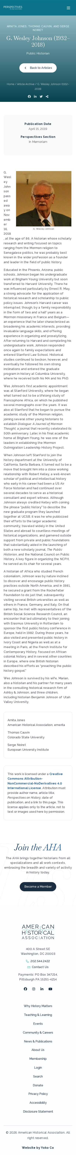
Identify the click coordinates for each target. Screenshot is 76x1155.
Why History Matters (38, 1006)
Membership (38, 1059)
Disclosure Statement (38, 1111)
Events (38, 1023)
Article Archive (25, 84)
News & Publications (38, 1041)
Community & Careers (38, 1032)
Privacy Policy (38, 1094)
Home (10, 84)
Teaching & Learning (38, 1015)
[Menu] (68, 8)
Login (38, 1067)
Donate (38, 1085)
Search (38, 1076)
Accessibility (38, 1102)
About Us (38, 1050)
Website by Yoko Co (38, 1147)
